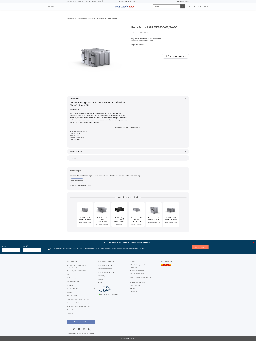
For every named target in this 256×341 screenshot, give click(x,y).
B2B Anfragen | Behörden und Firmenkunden (77, 266)
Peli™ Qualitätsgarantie (106, 272)
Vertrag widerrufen (80, 322)
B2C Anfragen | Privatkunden (77, 271)
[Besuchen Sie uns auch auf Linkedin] (89, 329)
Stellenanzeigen (72, 278)
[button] (189, 6)
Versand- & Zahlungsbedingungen (78, 299)
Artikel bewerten (77, 181)
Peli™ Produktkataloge (105, 265)
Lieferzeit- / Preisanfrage (175, 56)
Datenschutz (71, 313)
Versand (91, 333)
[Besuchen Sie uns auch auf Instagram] (84, 329)
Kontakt (69, 292)
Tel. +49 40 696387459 (137, 274)
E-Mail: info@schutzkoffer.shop (140, 277)
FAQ (68, 274)
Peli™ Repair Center (105, 269)
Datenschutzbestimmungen (77, 248)
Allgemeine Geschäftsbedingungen (78, 306)
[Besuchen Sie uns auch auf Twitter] (74, 329)
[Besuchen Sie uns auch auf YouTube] (79, 329)
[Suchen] (182, 6)
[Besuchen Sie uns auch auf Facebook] (69, 329)
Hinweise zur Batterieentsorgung (78, 303)
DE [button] (205, 6)
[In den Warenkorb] (68, 24)
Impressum (70, 285)
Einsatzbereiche (72, 288)
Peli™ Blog (101, 276)
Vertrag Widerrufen (73, 281)
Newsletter (102, 279)
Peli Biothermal (103, 283)
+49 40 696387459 (182, 1)
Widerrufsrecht (72, 310)
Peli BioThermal (72, 296)
